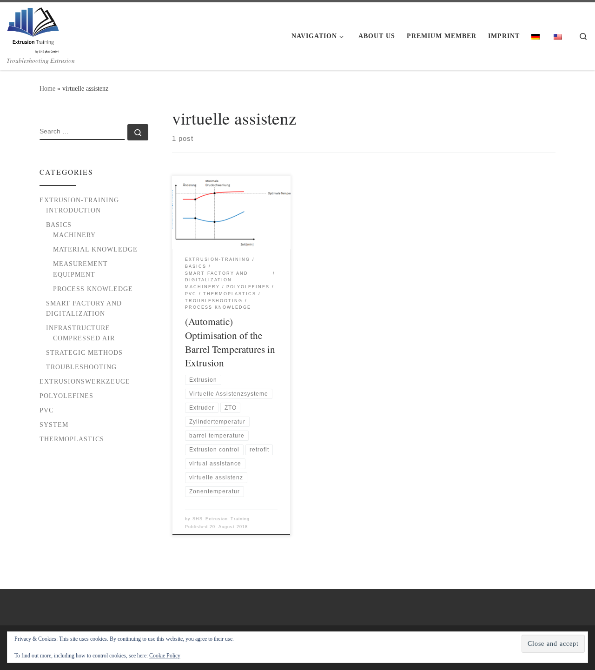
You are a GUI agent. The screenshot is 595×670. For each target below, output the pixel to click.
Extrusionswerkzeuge (85, 381)
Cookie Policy (164, 655)
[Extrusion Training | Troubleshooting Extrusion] (33, 27)
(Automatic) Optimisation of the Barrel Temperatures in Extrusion (230, 342)
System (54, 424)
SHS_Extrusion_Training (221, 519)
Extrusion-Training (79, 200)
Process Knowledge (93, 288)
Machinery (74, 235)
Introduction (73, 210)
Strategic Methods (84, 352)
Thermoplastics (72, 439)
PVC (46, 410)
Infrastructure (78, 328)
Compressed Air (84, 338)
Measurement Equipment (80, 269)
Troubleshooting (81, 367)
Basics (59, 224)
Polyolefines (66, 395)
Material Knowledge (95, 249)
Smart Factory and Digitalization (84, 308)
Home (47, 88)
